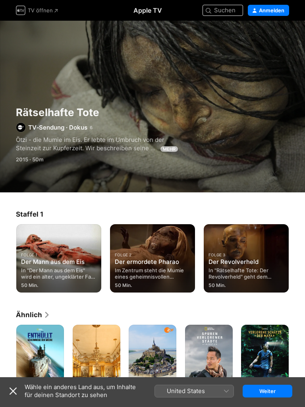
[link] (33, 314)
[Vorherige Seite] (8, 256)
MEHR (169, 149)
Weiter (267, 391)
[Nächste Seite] (297, 256)
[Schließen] (13, 391)
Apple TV (147, 10)
